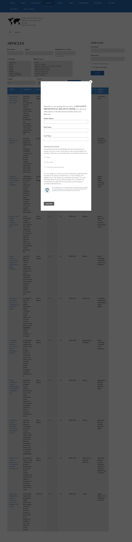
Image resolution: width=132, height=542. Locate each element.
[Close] (90, 81)
